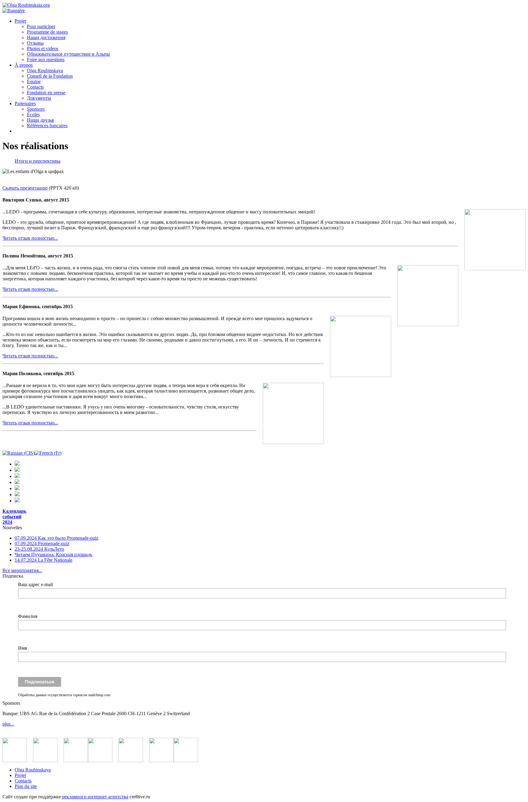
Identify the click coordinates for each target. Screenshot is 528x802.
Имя (22, 648)
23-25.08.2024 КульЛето (39, 549)
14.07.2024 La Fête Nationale (43, 560)
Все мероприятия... (22, 570)
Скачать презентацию (25, 187)
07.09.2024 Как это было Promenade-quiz (56, 538)
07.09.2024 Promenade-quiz (42, 543)
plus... (8, 723)
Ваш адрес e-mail (35, 584)
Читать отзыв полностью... (30, 238)
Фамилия (27, 616)
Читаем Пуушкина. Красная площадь (53, 554)
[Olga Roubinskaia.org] (26, 5)
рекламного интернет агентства (95, 796)
